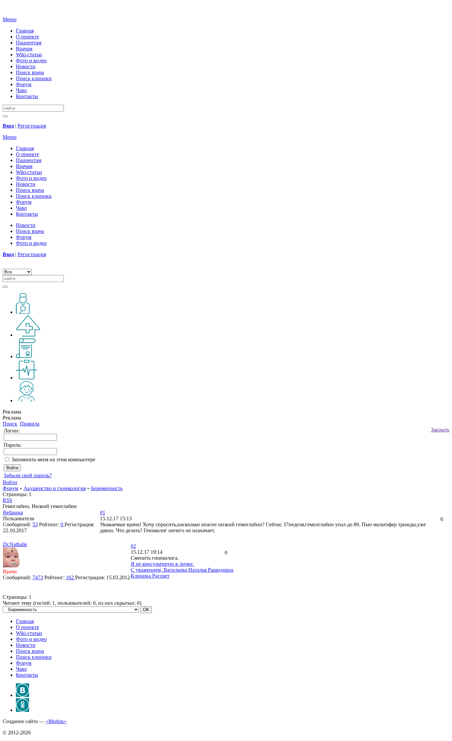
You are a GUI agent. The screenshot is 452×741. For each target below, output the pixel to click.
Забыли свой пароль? (28, 475)
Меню (10, 19)
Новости (25, 66)
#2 (133, 546)
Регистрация (32, 126)
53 (35, 524)
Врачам (24, 48)
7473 (37, 577)
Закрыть (440, 429)
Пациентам (28, 42)
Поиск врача (30, 72)
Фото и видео (31, 60)
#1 (102, 512)
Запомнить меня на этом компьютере (53, 459)
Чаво (21, 90)
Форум (23, 84)
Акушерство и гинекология (54, 488)
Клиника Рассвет (150, 576)
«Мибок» (56, 721)
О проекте (27, 36)
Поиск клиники (34, 78)
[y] (5, 116)
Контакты (27, 96)
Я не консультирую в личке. (162, 564)
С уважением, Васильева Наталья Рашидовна (182, 570)
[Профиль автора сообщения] (11, 565)
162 (70, 577)
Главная (25, 30)
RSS (7, 500)
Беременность (106, 488)
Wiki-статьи (29, 54)
